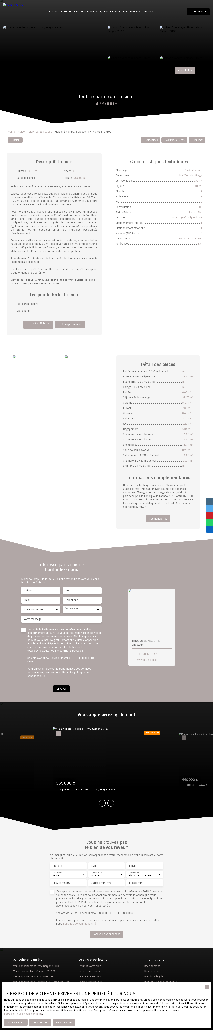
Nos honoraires (153, 971)
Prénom (28, 590)
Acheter (66, 11)
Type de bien (96, 873)
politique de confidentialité (79, 923)
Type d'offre (57, 873)
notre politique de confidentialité (23, 1013)
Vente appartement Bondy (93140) (33, 976)
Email (27, 600)
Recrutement (118, 11)
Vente (11, 131)
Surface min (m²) (101, 882)
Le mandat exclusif (90, 976)
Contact (148, 11)
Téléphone (71, 600)
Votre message (33, 619)
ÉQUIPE (103, 11)
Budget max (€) (62, 882)
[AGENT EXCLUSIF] (14, 11)
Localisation (134, 873)
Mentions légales (154, 976)
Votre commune (33, 609)
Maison (22, 131)
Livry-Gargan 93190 (40, 131)
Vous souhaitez (71, 608)
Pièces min (135, 882)
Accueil (54, 11)
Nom (68, 590)
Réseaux (135, 11)
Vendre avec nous (85, 11)
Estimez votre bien (90, 966)
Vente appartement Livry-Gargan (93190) (37, 966)
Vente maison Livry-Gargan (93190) (34, 971)
